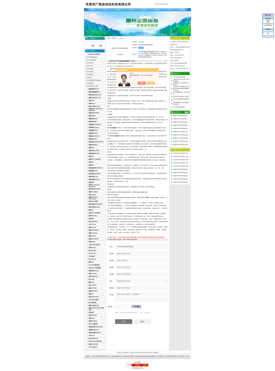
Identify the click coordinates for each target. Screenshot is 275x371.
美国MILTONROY (94, 239)
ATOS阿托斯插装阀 (91, 57)
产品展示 (131, 9)
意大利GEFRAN (93, 338)
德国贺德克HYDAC (94, 153)
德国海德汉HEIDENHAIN (96, 142)
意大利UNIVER (93, 221)
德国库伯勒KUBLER (95, 332)
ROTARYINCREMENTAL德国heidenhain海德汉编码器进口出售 (181, 88)
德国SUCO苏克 (93, 192)
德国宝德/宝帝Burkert (95, 95)
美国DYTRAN (93, 273)
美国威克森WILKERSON (96, 327)
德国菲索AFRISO (94, 270)
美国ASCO (92, 318)
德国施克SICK (93, 139)
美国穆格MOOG (93, 130)
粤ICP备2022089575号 (172, 356)
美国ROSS (92, 100)
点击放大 (120, 54)
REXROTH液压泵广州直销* (181, 96)
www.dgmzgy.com (179, 66)
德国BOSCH (92, 236)
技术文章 (144, 9)
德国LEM (91, 282)
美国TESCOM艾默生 (95, 213)
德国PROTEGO (93, 291)
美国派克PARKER (94, 113)
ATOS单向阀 (89, 63)
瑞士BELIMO (92, 250)
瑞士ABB (91, 279)
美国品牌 (91, 182)
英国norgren (92, 194)
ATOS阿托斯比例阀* (179, 107)
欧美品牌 (91, 312)
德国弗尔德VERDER (95, 189)
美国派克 (91, 218)
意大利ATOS (92, 259)
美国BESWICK (93, 321)
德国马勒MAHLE (93, 176)
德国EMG (91, 147)
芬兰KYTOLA (92, 253)
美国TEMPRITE (93, 276)
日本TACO (92, 335)
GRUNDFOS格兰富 (94, 244)
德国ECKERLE (93, 233)
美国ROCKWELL (94, 344)
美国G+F (91, 210)
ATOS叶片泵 (89, 66)
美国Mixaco (92, 103)
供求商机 (118, 9)
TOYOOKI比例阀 (93, 299)
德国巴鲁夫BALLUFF (95, 97)
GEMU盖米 (92, 256)
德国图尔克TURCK (94, 136)
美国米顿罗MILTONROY (96, 204)
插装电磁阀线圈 (122, 237)
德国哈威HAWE (93, 118)
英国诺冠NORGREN (94, 173)
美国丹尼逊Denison (94, 106)
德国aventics (92, 227)
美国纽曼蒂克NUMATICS (96, 168)
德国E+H (91, 294)
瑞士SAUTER (93, 285)
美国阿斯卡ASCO (94, 127)
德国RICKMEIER (94, 230)
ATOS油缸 (89, 77)
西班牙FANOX (93, 315)
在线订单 (169, 9)
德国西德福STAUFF (94, 179)
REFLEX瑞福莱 (93, 324)
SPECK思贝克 (93, 347)
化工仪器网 (130, 356)
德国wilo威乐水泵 (94, 305)
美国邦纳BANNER (94, 150)
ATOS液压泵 (89, 74)
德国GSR (91, 156)
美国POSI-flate (93, 215)
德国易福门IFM (93, 133)
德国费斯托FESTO (94, 89)
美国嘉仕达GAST (94, 329)
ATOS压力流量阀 (91, 60)
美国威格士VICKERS (95, 124)
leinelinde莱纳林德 (94, 265)
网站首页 (92, 9)
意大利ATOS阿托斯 (94, 54)
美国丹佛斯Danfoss (94, 207)
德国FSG (91, 262)
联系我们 (182, 9)
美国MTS (91, 162)
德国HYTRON (93, 288)
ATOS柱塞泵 (89, 68)
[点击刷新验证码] (136, 306)
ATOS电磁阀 (89, 83)
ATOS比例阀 (89, 71)
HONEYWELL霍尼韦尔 (95, 341)
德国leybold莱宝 (93, 201)
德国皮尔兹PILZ (93, 145)
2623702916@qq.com (182, 68)
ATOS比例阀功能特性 (179, 77)
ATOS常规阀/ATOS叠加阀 (93, 80)
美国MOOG (92, 242)
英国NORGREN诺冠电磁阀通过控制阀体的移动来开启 (188, 182)
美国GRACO (92, 247)
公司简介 (105, 9)
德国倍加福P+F (93, 121)
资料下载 (156, 9)
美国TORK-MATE (94, 297)
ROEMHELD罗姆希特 (95, 268)
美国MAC (91, 165)
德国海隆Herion (93, 171)
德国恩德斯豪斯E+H (94, 92)
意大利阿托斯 (92, 302)
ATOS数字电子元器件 (92, 86)
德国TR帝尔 (92, 116)
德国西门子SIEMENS (95, 159)
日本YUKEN (92, 224)
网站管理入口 (153, 356)
